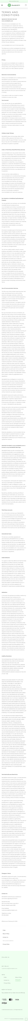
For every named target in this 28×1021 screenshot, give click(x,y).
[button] (2, 5)
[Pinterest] (5, 960)
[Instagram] (2, 960)
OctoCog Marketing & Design (16, 1018)
